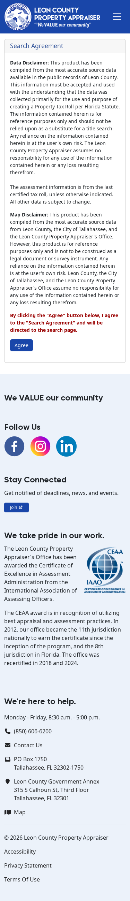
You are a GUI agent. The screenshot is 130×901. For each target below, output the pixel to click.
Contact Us (28, 745)
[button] (117, 17)
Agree (21, 345)
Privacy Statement (28, 865)
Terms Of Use (22, 879)
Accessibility (20, 851)
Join (14, 507)
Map (20, 812)
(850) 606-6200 (33, 731)
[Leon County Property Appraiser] (52, 17)
